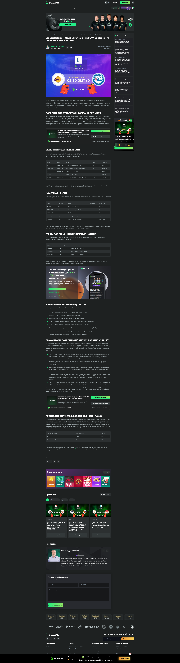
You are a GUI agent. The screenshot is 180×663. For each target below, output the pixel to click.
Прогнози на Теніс (73, 653)
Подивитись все (105, 494)
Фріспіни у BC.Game (120, 653)
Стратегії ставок (50, 648)
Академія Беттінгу (63, 8)
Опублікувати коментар (55, 605)
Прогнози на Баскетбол (74, 648)
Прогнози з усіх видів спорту (76, 646)
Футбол (72, 500)
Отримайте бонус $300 (100, 130)
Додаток (114, 8)
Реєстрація (125, 2)
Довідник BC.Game (76, 8)
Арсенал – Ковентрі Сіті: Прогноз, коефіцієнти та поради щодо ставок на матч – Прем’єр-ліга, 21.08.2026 (123, 81)
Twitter (67, 47)
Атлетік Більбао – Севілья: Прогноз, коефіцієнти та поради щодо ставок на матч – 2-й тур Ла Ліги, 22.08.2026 (123, 51)
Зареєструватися (127, 638)
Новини (86, 8)
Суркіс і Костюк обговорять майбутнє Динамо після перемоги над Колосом (122, 91)
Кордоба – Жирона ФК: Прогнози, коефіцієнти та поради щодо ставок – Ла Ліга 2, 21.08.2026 (122, 72)
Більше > (106, 472)
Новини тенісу (95, 650)
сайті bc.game (78, 449)
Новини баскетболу (97, 653)
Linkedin (71, 47)
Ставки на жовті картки (121, 646)
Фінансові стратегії (50, 653)
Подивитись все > (129, 35)
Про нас (101, 8)
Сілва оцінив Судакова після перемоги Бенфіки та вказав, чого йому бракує (122, 42)
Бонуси (123, 8)
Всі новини (94, 646)
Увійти (115, 2)
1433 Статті (80, 555)
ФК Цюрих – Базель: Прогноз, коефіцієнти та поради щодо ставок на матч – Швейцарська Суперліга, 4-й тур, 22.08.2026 (122, 62)
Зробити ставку (124, 148)
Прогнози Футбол (73, 650)
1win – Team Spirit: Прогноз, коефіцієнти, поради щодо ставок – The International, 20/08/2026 (122, 110)
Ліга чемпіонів (55, 500)
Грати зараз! (125, 658)
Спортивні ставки (51, 8)
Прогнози (93, 8)
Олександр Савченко (57, 46)
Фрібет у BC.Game (120, 648)
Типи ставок (49, 650)
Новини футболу (96, 648)
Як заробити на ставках (121, 650)
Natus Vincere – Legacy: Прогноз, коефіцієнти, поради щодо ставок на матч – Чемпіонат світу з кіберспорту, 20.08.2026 (123, 100)
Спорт (47, 646)
